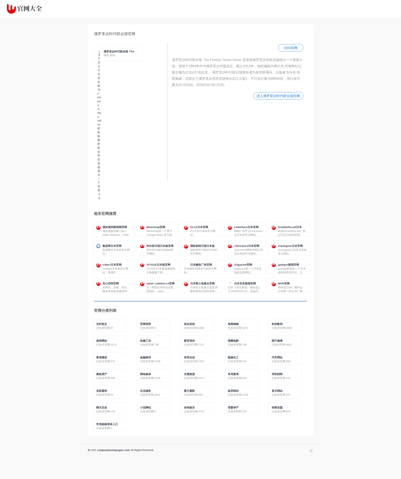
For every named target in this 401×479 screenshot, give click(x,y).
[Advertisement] (237, 139)
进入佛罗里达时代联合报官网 (278, 96)
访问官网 (290, 48)
